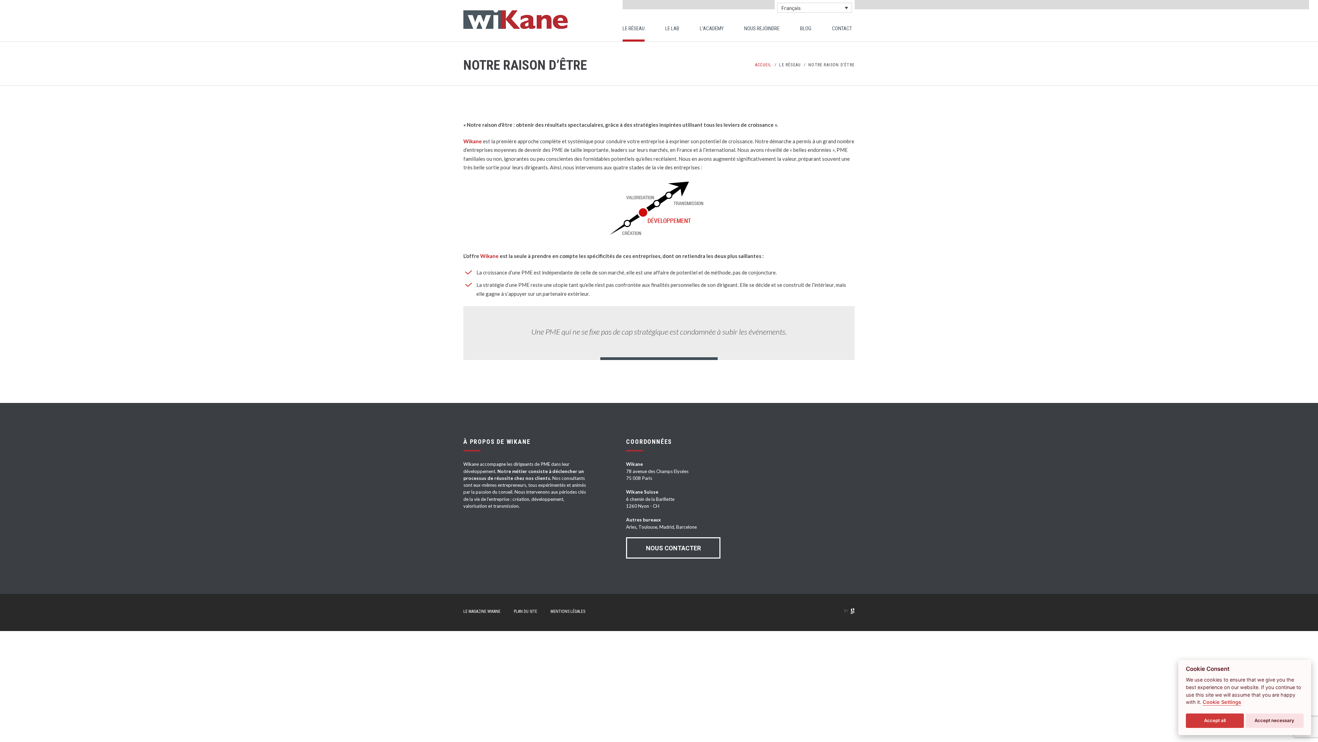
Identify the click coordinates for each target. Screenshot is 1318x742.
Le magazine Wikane (481, 611)
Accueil (763, 65)
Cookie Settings (1222, 702)
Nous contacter (673, 548)
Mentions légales (568, 611)
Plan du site (525, 611)
